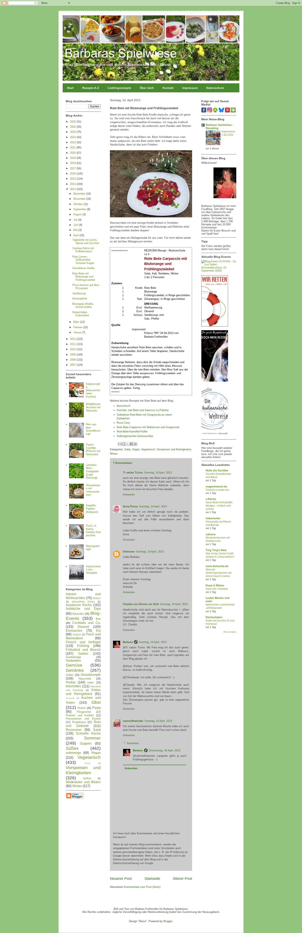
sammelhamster (133, 720)
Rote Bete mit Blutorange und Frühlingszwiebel (83, 276)
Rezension (74, 729)
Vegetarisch (148, 449)
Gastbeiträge (73, 657)
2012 (73, 338)
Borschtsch (123, 405)
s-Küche (211, 499)
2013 (73, 189)
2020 (73, 152)
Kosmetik (70, 698)
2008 (73, 359)
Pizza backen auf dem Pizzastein (85, 286)
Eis (98, 630)
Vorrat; (87, 763)
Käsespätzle (79, 298)
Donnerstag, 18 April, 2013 (164, 750)
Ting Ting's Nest (216, 550)
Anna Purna (130, 506)
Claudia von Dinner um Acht (141, 604)
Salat (127, 449)
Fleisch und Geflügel (83, 642)
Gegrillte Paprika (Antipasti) (92, 508)
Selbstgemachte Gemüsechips (135, 436)
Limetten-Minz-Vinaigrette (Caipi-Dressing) (92, 471)
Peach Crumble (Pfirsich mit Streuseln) (93, 449)
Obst (96, 702)
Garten (83, 653)
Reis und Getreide (83, 724)
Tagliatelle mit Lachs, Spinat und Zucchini (85, 241)
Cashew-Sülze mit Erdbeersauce (83, 250)
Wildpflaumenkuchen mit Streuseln (93, 407)
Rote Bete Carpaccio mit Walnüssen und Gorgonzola (148, 427)
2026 (73, 121)
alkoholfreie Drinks (83, 601)
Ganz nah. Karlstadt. (217, 588)
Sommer (92, 738)
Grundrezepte (91, 674)
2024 (73, 131)
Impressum (190, 87)
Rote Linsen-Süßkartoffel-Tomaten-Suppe (83, 260)
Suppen (85, 743)
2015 (73, 178)
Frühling (83, 646)
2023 (73, 137)
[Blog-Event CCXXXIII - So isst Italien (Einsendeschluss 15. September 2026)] (218, 270)
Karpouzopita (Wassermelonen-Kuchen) (93, 390)
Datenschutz (215, 87)
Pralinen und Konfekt (80, 715)
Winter (114, 453)
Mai (75, 230)
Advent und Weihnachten (83, 596)
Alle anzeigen (229, 632)
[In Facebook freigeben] (131, 444)
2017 (73, 168)
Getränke (75, 670)
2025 (73, 126)
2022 (73, 142)
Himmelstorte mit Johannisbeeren (93, 490)
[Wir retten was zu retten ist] (214, 325)
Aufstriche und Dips (83, 608)
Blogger (167, 921)
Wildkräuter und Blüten (83, 782)
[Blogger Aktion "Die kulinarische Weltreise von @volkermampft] (214, 435)
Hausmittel (84, 678)
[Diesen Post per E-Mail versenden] (120, 444)
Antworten (129, 494)
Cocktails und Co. (86, 623)
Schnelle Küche (88, 733)
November (79, 198)
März (76, 321)
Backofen (78, 613)
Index (90, 682)
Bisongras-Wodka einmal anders (82, 305)
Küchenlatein (214, 617)
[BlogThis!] (124, 444)
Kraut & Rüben (215, 585)
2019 (73, 157)
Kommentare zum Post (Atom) (142, 886)
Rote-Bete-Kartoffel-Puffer (132, 431)
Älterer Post (182, 879)
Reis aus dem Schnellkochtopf (93, 429)
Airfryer (97, 598)
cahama (211, 534)
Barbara (128, 642)
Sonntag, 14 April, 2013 (158, 472)
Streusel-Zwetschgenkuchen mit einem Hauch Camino (218, 573)
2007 (73, 364)
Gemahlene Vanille (83, 268)
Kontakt (168, 87)
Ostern (81, 707)
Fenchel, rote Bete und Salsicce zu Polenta (142, 410)
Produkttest (79, 722)
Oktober (78, 204)
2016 (73, 173)
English (77, 634)
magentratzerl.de (216, 486)
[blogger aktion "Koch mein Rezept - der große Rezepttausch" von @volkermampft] (214, 380)
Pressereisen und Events (83, 718)
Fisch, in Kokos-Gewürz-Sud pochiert (93, 530)
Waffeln (87, 778)
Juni (76, 224)
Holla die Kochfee (217, 470)
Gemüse (74, 665)
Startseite (152, 879)
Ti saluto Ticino (133, 472)
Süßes (72, 748)
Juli (75, 219)
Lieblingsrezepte (119, 87)
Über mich (147, 87)
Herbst (70, 682)
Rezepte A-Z (90, 87)
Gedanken (73, 660)
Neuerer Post (121, 879)
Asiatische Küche (79, 605)
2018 (73, 163)
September (80, 209)
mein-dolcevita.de (217, 566)
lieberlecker (213, 518)
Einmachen (74, 630)
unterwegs (73, 752)
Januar (77, 332)
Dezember (79, 193)
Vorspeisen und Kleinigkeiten (174, 449)
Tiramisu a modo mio (217, 489)
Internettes (73, 686)
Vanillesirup (79, 293)
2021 (73, 147)
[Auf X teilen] (128, 444)
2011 (73, 344)
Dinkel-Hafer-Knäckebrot (80, 314)
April (76, 235)
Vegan (135, 449)
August (78, 214)
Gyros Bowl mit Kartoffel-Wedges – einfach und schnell (219, 505)
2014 (73, 184)
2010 (73, 349)
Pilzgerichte (84, 711)
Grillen (69, 674)
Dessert (83, 626)
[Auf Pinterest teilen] (135, 444)
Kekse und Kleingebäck (83, 692)
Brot (98, 618)
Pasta (96, 707)
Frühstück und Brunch (83, 649)
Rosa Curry (123, 422)
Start (70, 87)
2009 (73, 354)
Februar (78, 327)
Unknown (129, 551)
